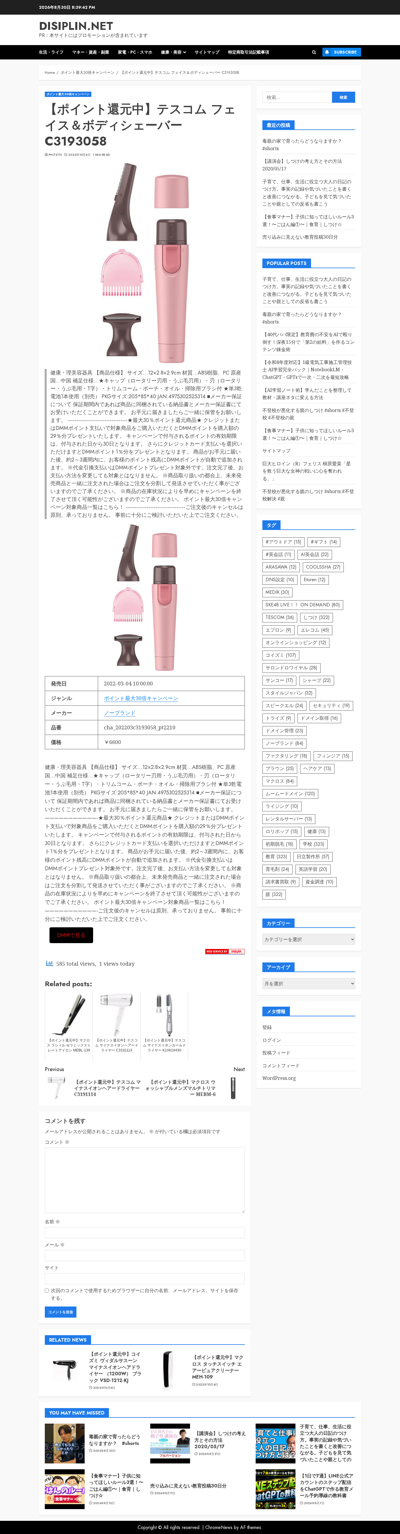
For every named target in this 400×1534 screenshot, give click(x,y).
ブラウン (280, 768)
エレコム (315, 630)
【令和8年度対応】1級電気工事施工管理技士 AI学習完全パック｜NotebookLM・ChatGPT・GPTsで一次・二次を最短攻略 (307, 369)
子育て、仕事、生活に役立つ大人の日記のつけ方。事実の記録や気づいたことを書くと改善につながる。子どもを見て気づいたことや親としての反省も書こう (325, 1446)
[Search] (314, 52)
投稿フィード (276, 1052)
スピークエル (284, 705)
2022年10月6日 (79, 155)
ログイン (271, 1040)
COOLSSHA (323, 567)
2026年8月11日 (165, 1493)
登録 (267, 1027)
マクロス (280, 781)
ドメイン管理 (284, 730)
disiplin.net (76, 26)
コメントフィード (281, 1065)
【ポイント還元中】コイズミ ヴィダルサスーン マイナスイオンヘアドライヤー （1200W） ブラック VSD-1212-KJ (115, 1367)
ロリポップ (282, 831)
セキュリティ (331, 705)
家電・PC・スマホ (135, 52)
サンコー (279, 680)
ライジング (282, 806)
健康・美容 (171, 52)
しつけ (316, 617)
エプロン (278, 630)
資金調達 (319, 881)
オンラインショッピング (296, 642)
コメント (57, 1142)
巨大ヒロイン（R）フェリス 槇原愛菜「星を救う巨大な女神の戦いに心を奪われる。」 (306, 471)
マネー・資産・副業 (90, 52)
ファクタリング (286, 756)
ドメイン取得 (319, 718)
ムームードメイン (290, 793)
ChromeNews (219, 1527)
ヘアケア (317, 768)
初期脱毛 (279, 844)
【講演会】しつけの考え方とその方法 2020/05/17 (220, 1440)
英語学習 (313, 869)
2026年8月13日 (104, 1503)
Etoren (315, 579)
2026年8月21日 (210, 1454)
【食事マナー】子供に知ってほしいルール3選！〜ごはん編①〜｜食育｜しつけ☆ (116, 1486)
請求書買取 (281, 881)
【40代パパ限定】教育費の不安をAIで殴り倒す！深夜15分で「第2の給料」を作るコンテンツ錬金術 (308, 342)
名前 (52, 1221)
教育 (276, 856)
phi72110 (55, 155)
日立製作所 (313, 856)
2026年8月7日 (314, 1503)
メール (55, 1244)
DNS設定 (280, 579)
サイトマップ (207, 52)
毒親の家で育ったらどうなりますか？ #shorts (115, 1439)
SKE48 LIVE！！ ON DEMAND (303, 604)
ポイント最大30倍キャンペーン (68, 94)
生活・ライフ (51, 52)
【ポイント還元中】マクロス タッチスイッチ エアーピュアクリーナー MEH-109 (218, 1367)
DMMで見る (71, 935)
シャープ (316, 680)
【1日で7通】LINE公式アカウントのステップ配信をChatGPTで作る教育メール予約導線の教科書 (326, 1486)
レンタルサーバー (289, 818)
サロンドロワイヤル (291, 667)
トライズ (278, 718)
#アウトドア (283, 541)
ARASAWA (281, 567)
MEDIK (277, 592)
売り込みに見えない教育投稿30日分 (300, 237)
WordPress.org (279, 1078)
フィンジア (333, 756)
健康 (316, 831)
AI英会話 (315, 554)
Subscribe (345, 52)
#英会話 (278, 554)
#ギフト (324, 541)
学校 (313, 844)
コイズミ (281, 655)
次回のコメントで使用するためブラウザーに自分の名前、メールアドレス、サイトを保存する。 (144, 1294)
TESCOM (280, 617)
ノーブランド (120, 712)
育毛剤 (277, 869)
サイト (52, 1267)
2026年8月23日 (104, 1451)
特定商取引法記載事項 (248, 52)
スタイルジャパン (289, 693)
